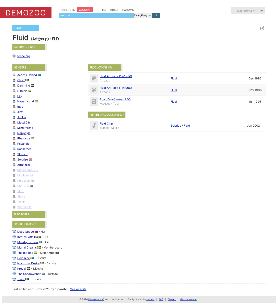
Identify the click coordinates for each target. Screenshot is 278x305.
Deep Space (25, 231)
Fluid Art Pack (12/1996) (116, 76)
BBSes (114, 10)
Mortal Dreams (27, 247)
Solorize (22, 159)
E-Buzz (22, 90)
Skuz (20, 191)
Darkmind (23, 85)
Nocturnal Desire (28, 263)
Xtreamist (23, 164)
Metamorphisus (27, 170)
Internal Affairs (27, 237)
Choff (21, 80)
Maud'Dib (23, 122)
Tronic (21, 201)
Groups (85, 10)
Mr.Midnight (25, 175)
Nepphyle (23, 133)
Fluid (174, 78)
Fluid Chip (106, 123)
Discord (172, 299)
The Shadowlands (29, 274)
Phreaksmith (25, 180)
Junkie (21, 117)
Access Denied (27, 75)
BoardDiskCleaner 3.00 (115, 99)
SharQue (23, 186)
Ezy (19, 96)
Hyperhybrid (25, 101)
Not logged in (246, 10)
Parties (100, 10)
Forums (128, 10)
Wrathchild (24, 207)
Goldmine (23, 258)
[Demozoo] (25, 12)
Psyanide (23, 143)
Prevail (21, 268)
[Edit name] (262, 28)
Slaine (21, 196)
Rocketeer (24, 149)
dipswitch (62, 289)
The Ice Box (25, 252)
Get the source (188, 299)
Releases (68, 10)
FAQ (161, 299)
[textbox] (96, 15)
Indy (20, 106)
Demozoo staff (96, 299)
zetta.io (150, 299)
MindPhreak (25, 127)
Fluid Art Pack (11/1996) (116, 87)
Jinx (20, 112)
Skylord (22, 154)
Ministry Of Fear (27, 242)
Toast (21, 279)
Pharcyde (23, 138)
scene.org (23, 56)
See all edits (78, 289)
